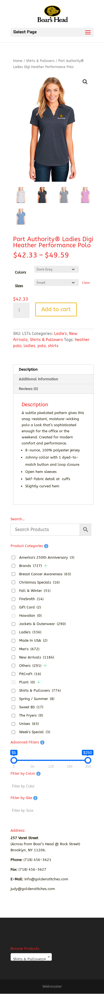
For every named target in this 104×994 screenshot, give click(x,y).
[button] (85, 82)
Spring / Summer (36, 699)
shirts (53, 346)
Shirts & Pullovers (40, 61)
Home (17, 61)
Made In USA (33, 640)
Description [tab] (28, 369)
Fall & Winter (34, 591)
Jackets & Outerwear (42, 624)
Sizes (19, 286)
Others (30, 665)
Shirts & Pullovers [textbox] (29, 959)
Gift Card (30, 607)
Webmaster (52, 986)
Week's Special (34, 732)
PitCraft (30, 674)
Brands (30, 566)
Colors (20, 272)
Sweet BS (31, 707)
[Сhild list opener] (45, 566)
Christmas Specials (39, 582)
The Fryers (31, 715)
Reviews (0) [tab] (28, 389)
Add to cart (56, 309)
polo (41, 346)
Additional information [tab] (38, 379)
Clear (86, 283)
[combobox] (31, 957)
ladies (29, 346)
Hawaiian (30, 615)
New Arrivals (36, 657)
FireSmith (31, 599)
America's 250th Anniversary (46, 557)
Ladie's (60, 333)
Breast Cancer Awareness (45, 574)
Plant (27, 682)
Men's (29, 649)
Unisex (29, 724)
